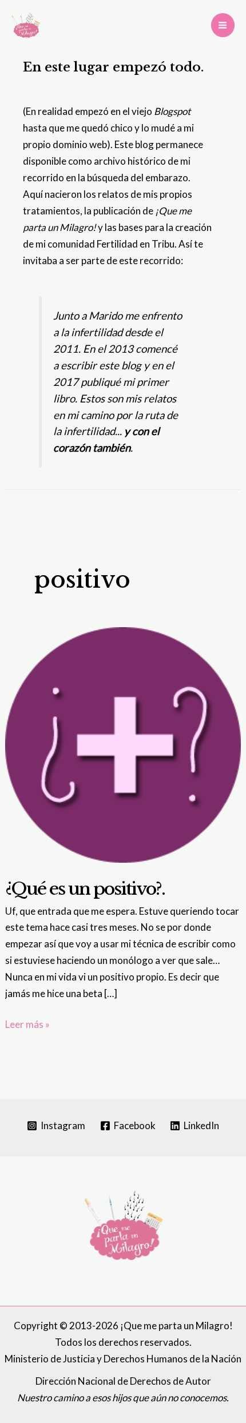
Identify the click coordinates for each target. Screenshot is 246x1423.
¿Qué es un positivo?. (85, 888)
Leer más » (27, 1025)
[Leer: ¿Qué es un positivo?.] (123, 744)
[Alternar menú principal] (223, 25)
